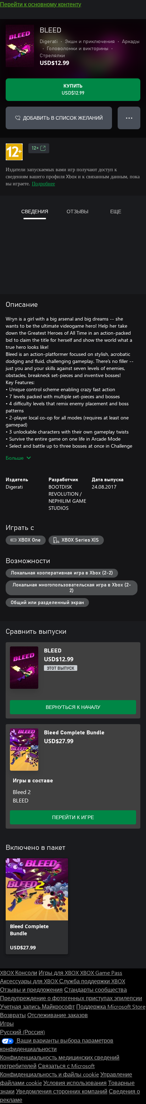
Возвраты (13, 1015)
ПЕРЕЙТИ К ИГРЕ (73, 817)
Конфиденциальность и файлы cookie (49, 1074)
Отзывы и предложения (31, 989)
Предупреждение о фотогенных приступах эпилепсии (71, 998)
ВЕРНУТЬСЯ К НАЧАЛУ (73, 707)
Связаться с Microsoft (66, 1065)
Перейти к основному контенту (40, 4)
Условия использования (75, 1082)
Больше (15, 457)
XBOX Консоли (18, 972)
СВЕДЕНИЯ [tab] (34, 211)
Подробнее (43, 183)
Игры (7, 1023)
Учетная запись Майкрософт (37, 1006)
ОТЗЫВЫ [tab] (77, 211)
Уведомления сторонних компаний (61, 1091)
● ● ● (129, 118)
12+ (35, 148)
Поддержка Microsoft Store (110, 1006)
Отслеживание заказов (57, 1015)
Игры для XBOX (59, 972)
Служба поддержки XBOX (92, 981)
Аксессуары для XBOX (29, 981)
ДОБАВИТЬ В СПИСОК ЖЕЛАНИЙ (63, 117)
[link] (37, 906)
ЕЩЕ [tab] (115, 211)
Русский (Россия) (22, 1032)
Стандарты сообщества (95, 989)
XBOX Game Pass (101, 972)
